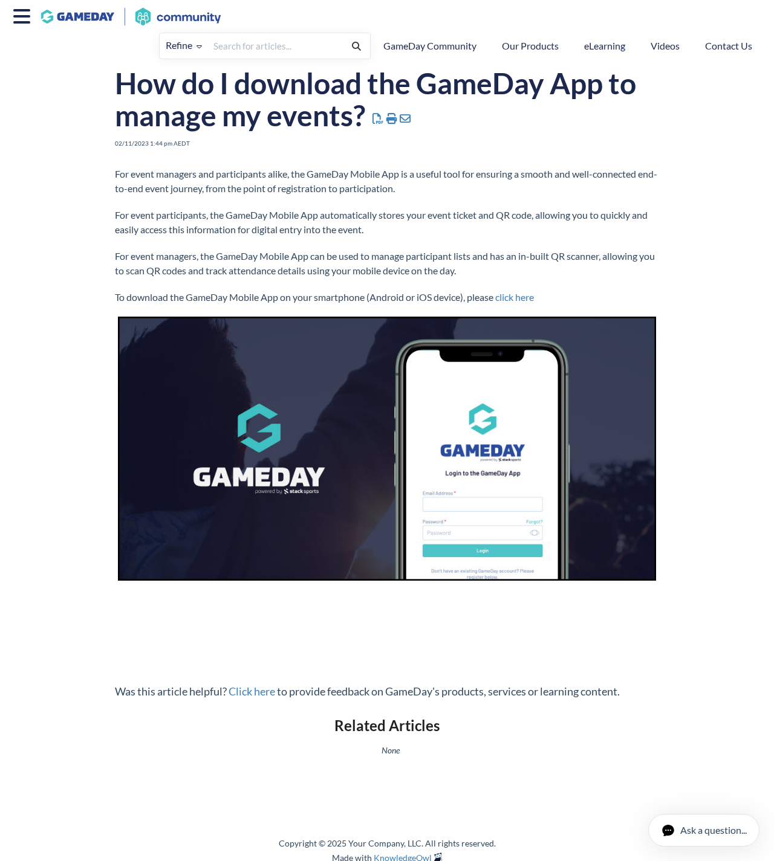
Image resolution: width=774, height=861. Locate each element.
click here (514, 297)
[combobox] (275, 46)
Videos (665, 45)
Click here (252, 691)
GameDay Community (429, 45)
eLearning (604, 45)
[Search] (356, 46)
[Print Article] (392, 118)
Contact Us (728, 45)
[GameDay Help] (135, 10)
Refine (180, 45)
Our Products (530, 45)
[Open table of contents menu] (24, 14)
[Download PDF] (378, 118)
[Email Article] (405, 118)
